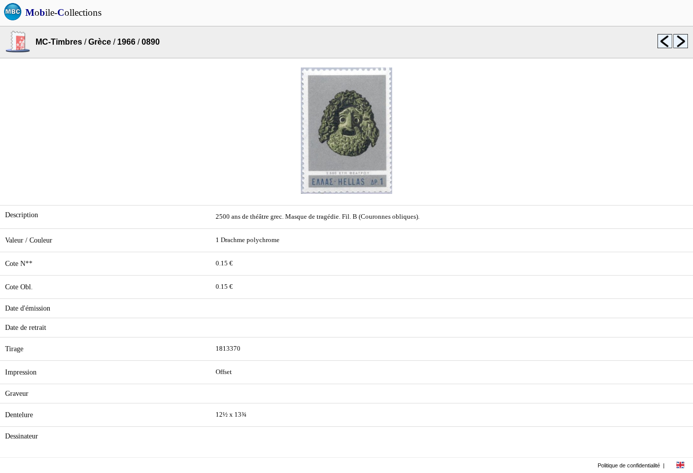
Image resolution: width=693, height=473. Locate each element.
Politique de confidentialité (629, 465)
